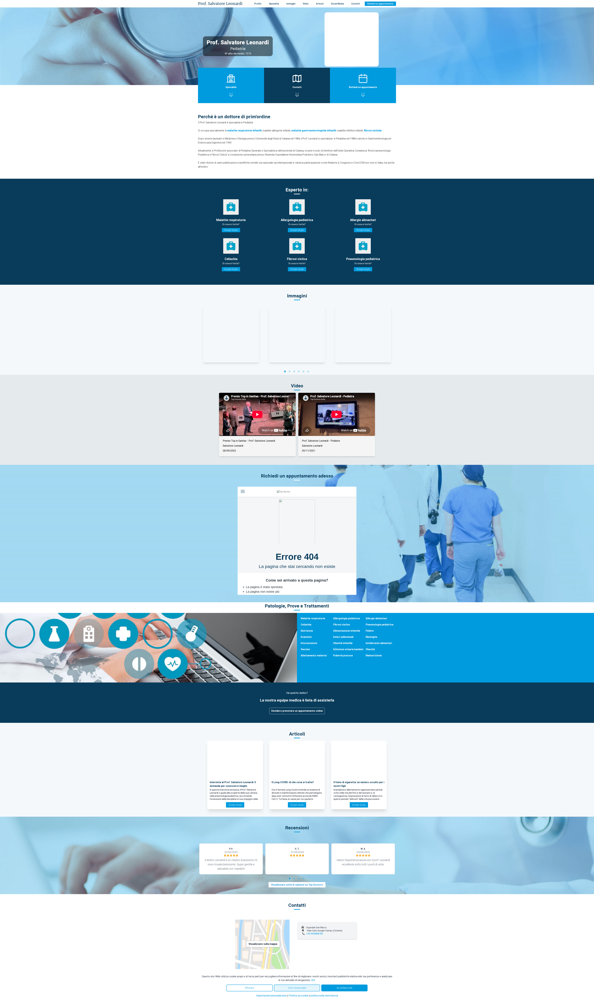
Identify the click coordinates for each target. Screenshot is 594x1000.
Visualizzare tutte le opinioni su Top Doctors (297, 884)
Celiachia (306, 624)
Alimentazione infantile (346, 630)
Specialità (274, 3)
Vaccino (305, 649)
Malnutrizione (374, 655)
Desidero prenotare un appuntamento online (297, 710)
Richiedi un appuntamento (380, 3)
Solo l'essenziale (297, 987)
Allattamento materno (314, 655)
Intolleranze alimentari (379, 643)
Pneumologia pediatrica (379, 624)
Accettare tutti (344, 987)
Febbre (370, 630)
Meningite (371, 636)
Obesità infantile (343, 643)
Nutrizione (307, 630)
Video (306, 3)
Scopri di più (231, 230)
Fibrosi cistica (341, 624)
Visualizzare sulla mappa (263, 943)
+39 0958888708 (314, 933)
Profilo (257, 3)
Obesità (370, 649)
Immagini (290, 3)
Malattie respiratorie (313, 618)
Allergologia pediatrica (346, 618)
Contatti (355, 3)
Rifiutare (249, 987)
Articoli (319, 3)
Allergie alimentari (376, 618)
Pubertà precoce (343, 655)
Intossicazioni (309, 643)
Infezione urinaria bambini (348, 649)
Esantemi (306, 636)
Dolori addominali (343, 636)
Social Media (337, 3)
